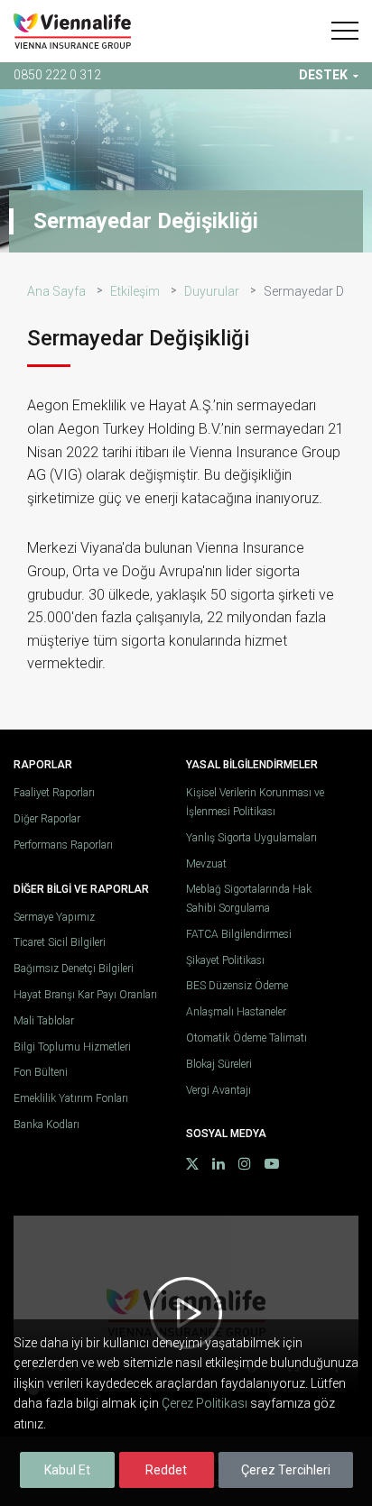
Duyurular (211, 291)
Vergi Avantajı (218, 1090)
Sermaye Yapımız (54, 917)
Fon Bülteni (41, 1072)
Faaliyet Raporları (54, 792)
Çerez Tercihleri (285, 1470)
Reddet (166, 1470)
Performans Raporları (63, 845)
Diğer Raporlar (47, 819)
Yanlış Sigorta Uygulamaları (251, 837)
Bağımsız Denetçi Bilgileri (74, 968)
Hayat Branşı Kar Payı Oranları (85, 994)
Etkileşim (135, 291)
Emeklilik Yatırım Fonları (71, 1098)
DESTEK (323, 75)
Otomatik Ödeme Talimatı (246, 1038)
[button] (344, 31)
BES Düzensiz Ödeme (237, 985)
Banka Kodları (46, 1124)
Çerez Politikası (204, 1403)
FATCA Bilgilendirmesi (239, 934)
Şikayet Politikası (225, 960)
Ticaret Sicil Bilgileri (60, 942)
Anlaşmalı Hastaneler (236, 1012)
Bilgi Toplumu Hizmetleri (72, 1047)
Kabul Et (67, 1470)
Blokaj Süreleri (219, 1064)
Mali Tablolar (44, 1021)
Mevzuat (206, 864)
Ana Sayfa (56, 291)
